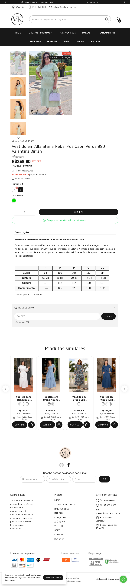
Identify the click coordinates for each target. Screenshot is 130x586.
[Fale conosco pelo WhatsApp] (123, 579)
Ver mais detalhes (22, 178)
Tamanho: (17, 183)
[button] (65, 220)
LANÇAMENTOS (107, 32)
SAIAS (66, 41)
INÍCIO (18, 32)
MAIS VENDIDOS (68, 32)
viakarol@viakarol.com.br (64, 7)
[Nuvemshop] (107, 579)
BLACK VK (96, 41)
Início (14, 141)
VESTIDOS (52, 41)
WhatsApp (20, 7)
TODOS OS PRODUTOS (38, 32)
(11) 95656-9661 (107, 500)
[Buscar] (106, 19)
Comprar (20, 424)
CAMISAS (80, 41)
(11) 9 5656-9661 (39, 7)
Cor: (17, 195)
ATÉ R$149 (35, 41)
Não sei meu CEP (22, 322)
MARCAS (86, 32)
